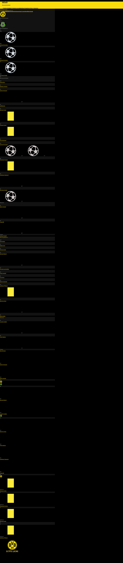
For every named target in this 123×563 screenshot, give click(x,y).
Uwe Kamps (2, 241)
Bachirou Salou (3, 301)
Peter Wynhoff (3, 273)
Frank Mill (2, 222)
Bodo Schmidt (3, 206)
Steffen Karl (2, 106)
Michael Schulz (3, 110)
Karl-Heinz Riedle (3, 75)
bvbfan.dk (4, 2)
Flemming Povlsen (4, 159)
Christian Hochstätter (4, 269)
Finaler (23, 8)
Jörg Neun (2, 277)
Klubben (8, 8)
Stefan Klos (2, 82)
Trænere (26, 8)
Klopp (29, 8)
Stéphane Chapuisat (4, 175)
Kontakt (36, 8)
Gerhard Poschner (4, 45)
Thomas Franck (3, 125)
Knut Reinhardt (3, 140)
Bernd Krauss (3, 350)
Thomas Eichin (3, 249)
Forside (4, 8)
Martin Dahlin (2, 316)
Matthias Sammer (3, 86)
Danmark (20, 8)
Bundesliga (15, 8)
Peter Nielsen (3, 337)
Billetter (33, 8)
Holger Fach (2, 245)
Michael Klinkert (3, 254)
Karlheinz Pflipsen (4, 286)
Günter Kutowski (3, 90)
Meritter (11, 8)
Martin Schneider (3, 281)
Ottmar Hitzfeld (3, 235)
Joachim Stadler (3, 321)
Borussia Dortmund (6, 5)
